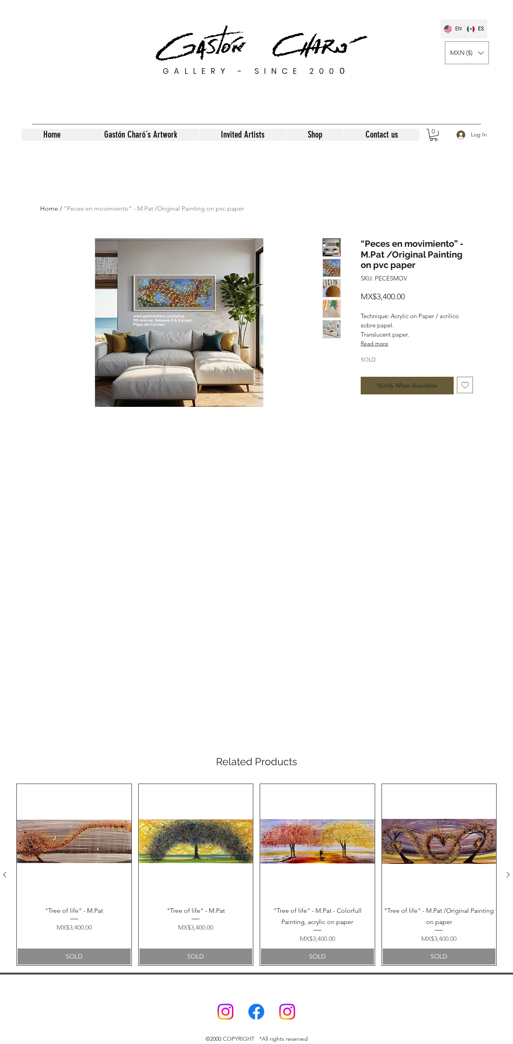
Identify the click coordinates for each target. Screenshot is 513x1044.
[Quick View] (74, 841)
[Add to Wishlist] (465, 385)
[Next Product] (508, 874)
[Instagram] (225, 1011)
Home (49, 208)
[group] (256, 874)
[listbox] (467, 52)
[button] (467, 52)
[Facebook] (256, 1011)
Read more (374, 343)
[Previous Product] (5, 874)
